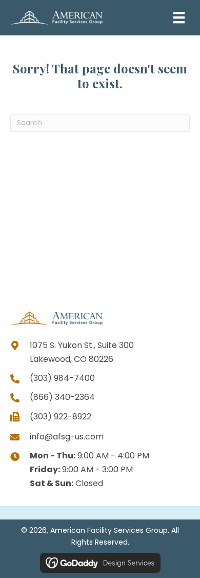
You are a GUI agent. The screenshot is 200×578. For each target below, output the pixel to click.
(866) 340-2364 (62, 397)
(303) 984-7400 (62, 378)
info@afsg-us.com (67, 436)
